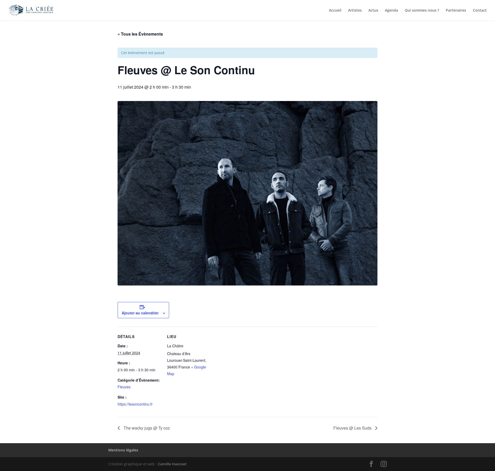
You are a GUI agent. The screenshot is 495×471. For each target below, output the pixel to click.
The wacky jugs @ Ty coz (146, 428)
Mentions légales (123, 450)
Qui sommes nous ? (422, 11)
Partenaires (456, 11)
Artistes (355, 11)
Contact (480, 11)
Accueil (335, 11)
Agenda (391, 11)
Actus (373, 11)
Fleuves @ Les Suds (353, 428)
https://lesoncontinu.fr (135, 404)
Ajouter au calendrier (140, 312)
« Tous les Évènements (140, 34)
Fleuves (124, 386)
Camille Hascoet (172, 463)
